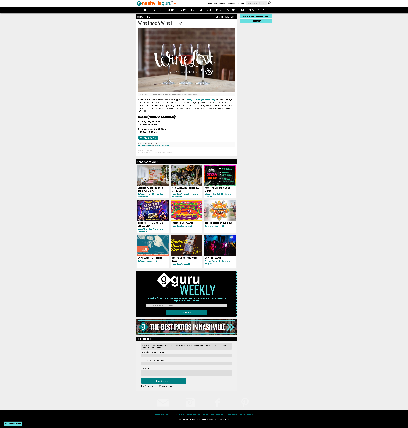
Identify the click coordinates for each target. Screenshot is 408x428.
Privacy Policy (246, 414)
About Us (180, 414)
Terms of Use (231, 414)
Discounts (222, 3)
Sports (231, 10)
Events (170, 10)
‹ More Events (143, 16)
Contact (231, 3)
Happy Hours (186, 10)
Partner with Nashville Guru (256, 16)
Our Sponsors (217, 414)
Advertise (240, 3)
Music (219, 10)
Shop (261, 10)
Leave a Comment (161, 146)
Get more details (148, 138)
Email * (154, 360)
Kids (251, 10)
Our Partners (173, 95)
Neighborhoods (153, 10)
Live (242, 10)
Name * (153, 352)
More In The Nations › (226, 16)
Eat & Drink (205, 10)
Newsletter (212, 3)
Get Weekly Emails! (13, 424)
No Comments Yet (145, 146)
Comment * (146, 368)
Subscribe (256, 21)
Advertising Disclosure (159, 95)
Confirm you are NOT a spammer (157, 386)
